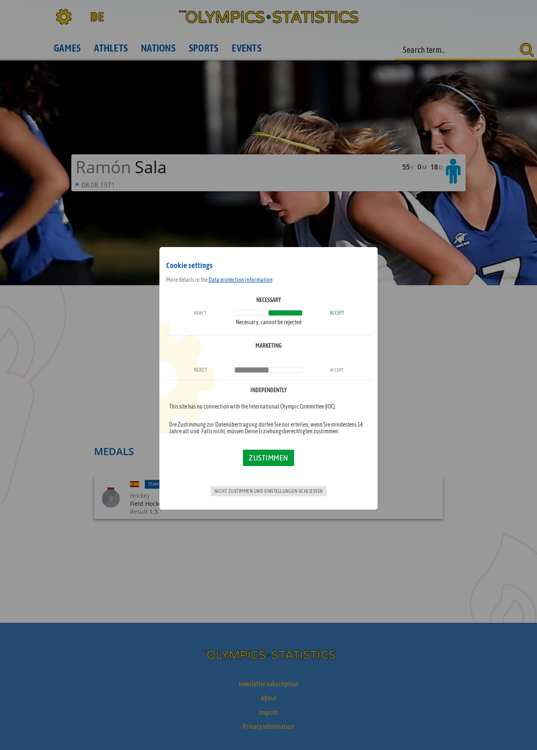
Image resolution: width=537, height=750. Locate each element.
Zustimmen (268, 457)
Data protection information (241, 279)
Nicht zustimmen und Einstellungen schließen (268, 491)
